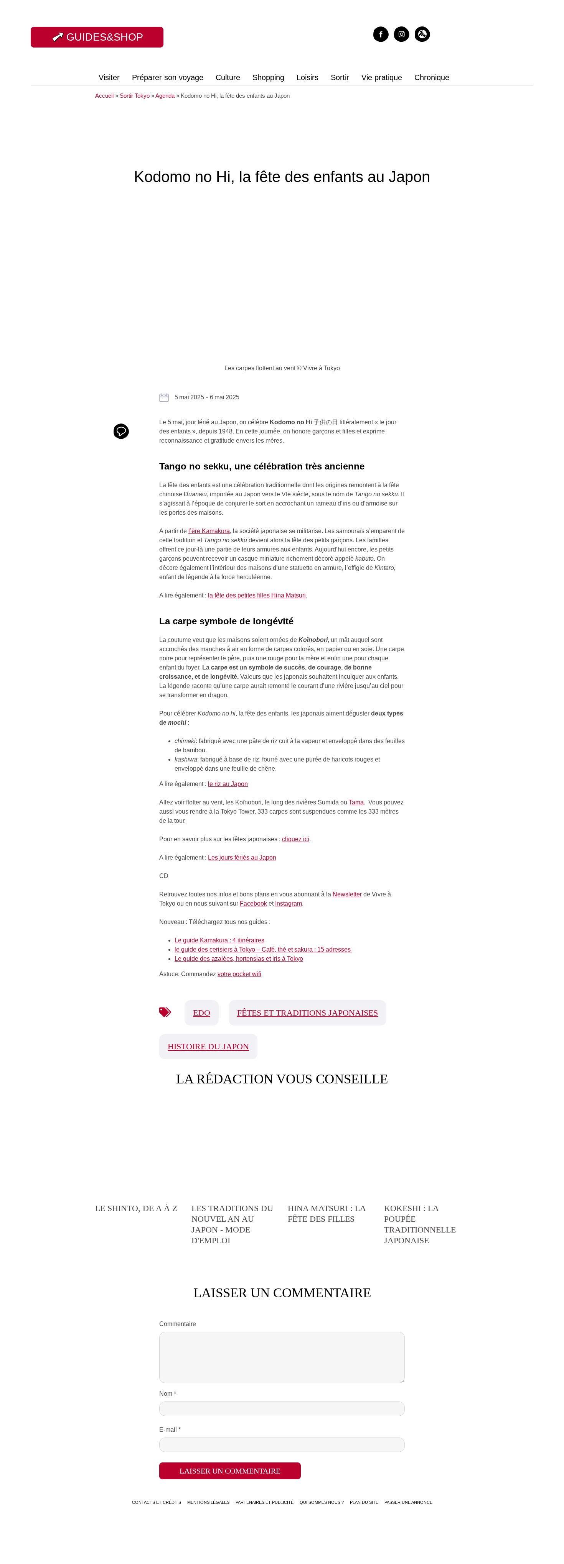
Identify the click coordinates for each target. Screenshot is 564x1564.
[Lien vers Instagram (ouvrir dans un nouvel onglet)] (401, 33)
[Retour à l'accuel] (279, 36)
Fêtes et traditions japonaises (307, 1013)
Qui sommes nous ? (322, 1502)
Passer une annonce (408, 1502)
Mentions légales (208, 1502)
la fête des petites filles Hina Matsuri (257, 595)
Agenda (165, 95)
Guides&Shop (104, 37)
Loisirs (307, 77)
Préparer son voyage (167, 77)
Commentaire (177, 1324)
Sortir (340, 77)
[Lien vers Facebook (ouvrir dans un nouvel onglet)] (381, 33)
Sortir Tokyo (135, 95)
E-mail (170, 1429)
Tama (356, 802)
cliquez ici (295, 839)
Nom (167, 1393)
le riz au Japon (228, 784)
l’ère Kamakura (209, 531)
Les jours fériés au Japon (242, 857)
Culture (228, 77)
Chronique (431, 77)
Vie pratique (381, 77)
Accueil (104, 95)
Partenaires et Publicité (265, 1502)
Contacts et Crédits (156, 1502)
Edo (201, 1013)
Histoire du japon (208, 1046)
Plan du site (364, 1502)
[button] (422, 33)
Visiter (109, 77)
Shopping (268, 77)
